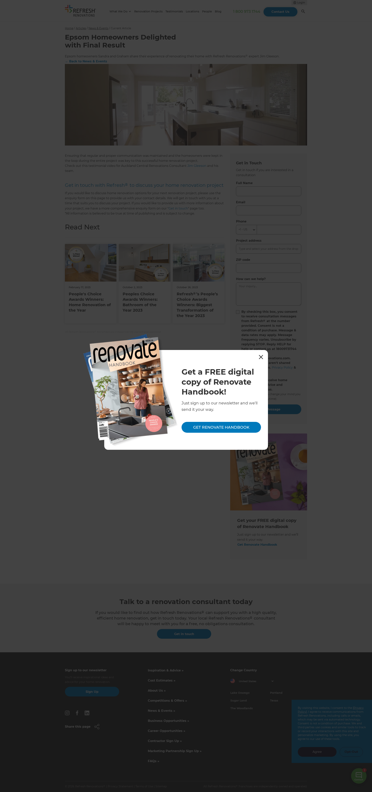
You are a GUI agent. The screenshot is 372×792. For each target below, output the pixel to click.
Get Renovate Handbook (221, 427)
